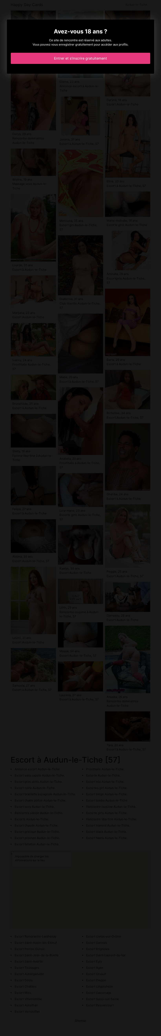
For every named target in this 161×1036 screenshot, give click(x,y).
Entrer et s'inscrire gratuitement (80, 58)
